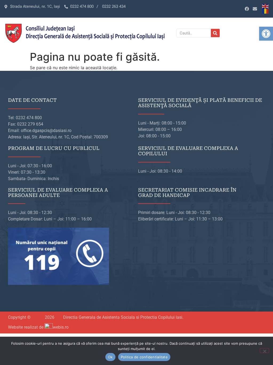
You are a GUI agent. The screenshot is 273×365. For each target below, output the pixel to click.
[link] (266, 34)
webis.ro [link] (61, 327)
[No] (264, 350)
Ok (110, 357)
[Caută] (215, 33)
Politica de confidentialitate (144, 357)
